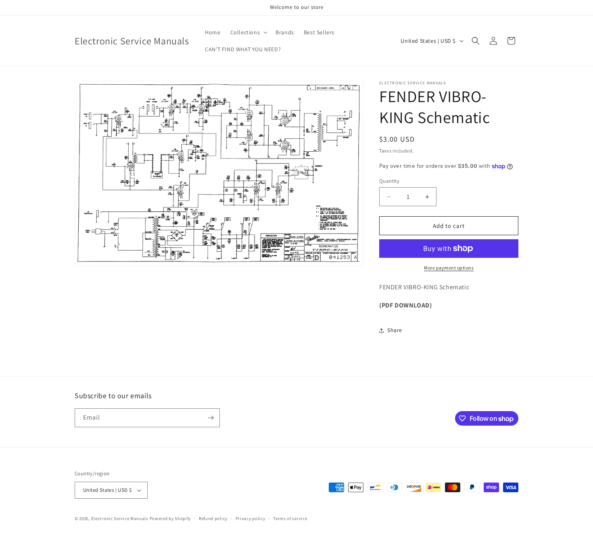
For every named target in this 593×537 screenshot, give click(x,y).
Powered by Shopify (170, 518)
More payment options (449, 268)
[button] (248, 32)
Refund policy (213, 518)
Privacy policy (250, 518)
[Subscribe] (210, 417)
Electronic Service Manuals (119, 518)
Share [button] (394, 330)
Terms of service (290, 518)
